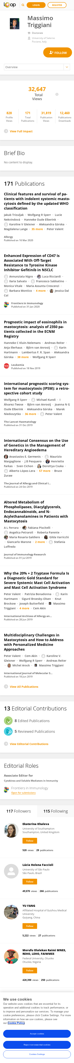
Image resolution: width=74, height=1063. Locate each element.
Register (57, 5)
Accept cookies (37, 1034)
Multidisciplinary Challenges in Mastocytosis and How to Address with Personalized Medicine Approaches (34, 642)
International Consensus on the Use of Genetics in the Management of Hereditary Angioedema (36, 445)
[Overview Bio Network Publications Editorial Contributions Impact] (37, 67)
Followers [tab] (18, 811)
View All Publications (24, 687)
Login (36, 5)
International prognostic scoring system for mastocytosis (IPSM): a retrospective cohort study (36, 388)
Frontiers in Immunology (29, 788)
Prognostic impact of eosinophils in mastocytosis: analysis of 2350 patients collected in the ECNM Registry (35, 329)
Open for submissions (23, 792)
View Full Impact (21, 131)
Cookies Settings (37, 1054)
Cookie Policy (16, 1023)
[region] (37, 1027)
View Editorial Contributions (29, 744)
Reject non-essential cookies (37, 1045)
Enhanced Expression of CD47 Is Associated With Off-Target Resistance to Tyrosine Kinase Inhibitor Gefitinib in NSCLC (32, 262)
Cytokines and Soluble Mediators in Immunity (31, 780)
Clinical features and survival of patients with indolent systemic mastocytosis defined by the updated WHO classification (37, 201)
